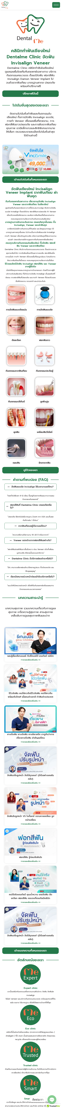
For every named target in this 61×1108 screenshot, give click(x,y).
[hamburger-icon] (56, 5)
